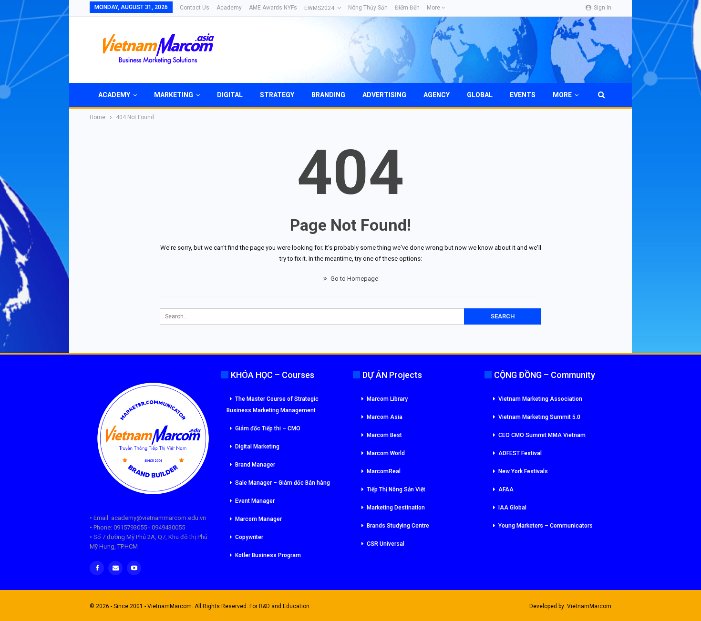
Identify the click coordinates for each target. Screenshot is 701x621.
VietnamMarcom (589, 606)
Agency (436, 95)
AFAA (506, 489)
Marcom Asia (384, 417)
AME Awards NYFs (273, 7)
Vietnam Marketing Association (540, 399)
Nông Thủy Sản (368, 7)
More (434, 7)
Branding (328, 95)
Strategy (277, 95)
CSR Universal (385, 543)
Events (523, 95)
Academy (229, 7)
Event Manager (255, 501)
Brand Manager (255, 464)
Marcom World (386, 453)
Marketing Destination (396, 507)
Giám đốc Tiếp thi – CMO (267, 428)
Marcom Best (384, 435)
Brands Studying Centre (398, 525)
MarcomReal (384, 471)
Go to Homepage (353, 278)
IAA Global (512, 507)
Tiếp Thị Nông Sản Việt (396, 489)
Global (480, 95)
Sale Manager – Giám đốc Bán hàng (282, 482)
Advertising (384, 95)
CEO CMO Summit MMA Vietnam (542, 435)
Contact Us (194, 7)
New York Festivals (523, 471)
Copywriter (249, 537)
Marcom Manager (258, 519)
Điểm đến (407, 7)
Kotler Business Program (268, 555)
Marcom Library (387, 399)
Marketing (173, 95)
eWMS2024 (319, 8)
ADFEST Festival (520, 453)
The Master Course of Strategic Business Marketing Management (273, 405)
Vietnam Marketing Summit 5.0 (539, 417)
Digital (230, 95)
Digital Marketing (257, 446)
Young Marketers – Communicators (545, 525)
